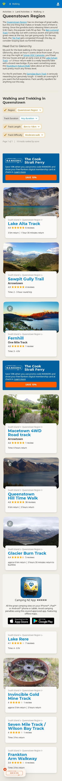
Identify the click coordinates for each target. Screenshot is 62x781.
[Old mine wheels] (31, 673)
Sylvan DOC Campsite (33, 55)
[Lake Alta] (31, 203)
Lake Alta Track (24, 223)
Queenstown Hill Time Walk (23, 496)
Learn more (20, 172)
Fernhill (16, 338)
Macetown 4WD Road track (24, 432)
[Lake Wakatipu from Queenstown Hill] (31, 473)
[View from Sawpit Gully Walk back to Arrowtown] (31, 258)
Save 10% (31, 177)
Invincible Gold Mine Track (23, 696)
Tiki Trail (16, 37)
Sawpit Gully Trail (26, 279)
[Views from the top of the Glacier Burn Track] (31, 532)
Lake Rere (18, 639)
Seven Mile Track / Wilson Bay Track (27, 726)
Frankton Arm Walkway (22, 756)
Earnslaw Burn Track (36, 73)
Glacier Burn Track (27, 553)
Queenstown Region (17, 22)
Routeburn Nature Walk (18, 65)
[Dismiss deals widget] (5, 769)
